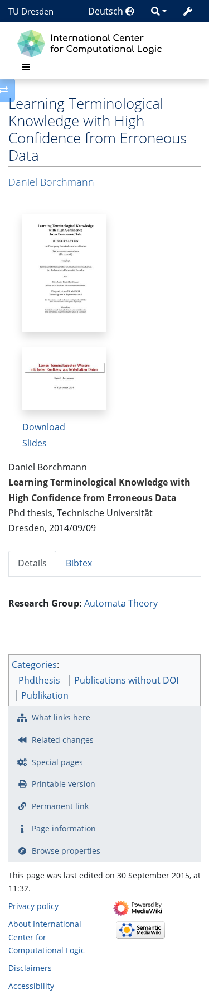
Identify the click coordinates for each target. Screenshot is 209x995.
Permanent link (60, 806)
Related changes (63, 739)
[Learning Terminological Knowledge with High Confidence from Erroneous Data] (64, 272)
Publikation (45, 695)
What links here (61, 717)
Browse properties (66, 850)
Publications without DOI (126, 680)
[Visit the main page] (92, 42)
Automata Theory (121, 603)
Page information (64, 828)
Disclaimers (30, 968)
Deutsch (106, 11)
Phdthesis (39, 680)
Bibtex (79, 563)
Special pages (57, 762)
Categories (34, 664)
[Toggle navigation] (26, 67)
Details (32, 563)
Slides (34, 443)
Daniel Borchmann (51, 182)
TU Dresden (31, 11)
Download (43, 427)
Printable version (63, 783)
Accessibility (31, 985)
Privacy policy (33, 906)
